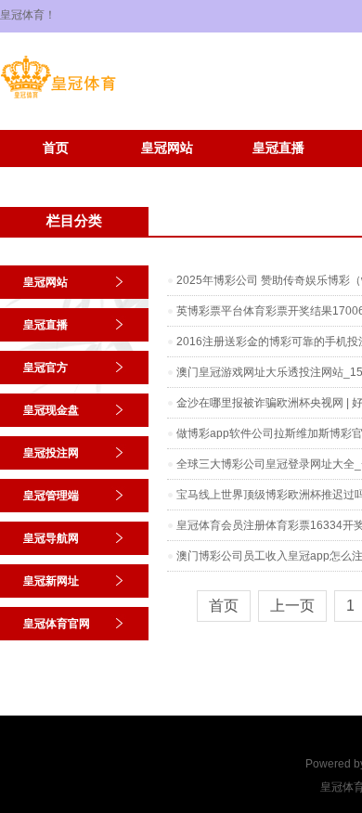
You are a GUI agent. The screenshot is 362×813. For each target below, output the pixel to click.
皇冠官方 (45, 367)
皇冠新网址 (55, 176)
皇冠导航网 (51, 538)
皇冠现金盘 (51, 410)
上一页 (292, 605)
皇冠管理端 (51, 495)
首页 (56, 148)
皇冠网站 (167, 148)
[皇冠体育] (58, 98)
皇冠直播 (278, 148)
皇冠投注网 (51, 452)
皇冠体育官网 (167, 176)
